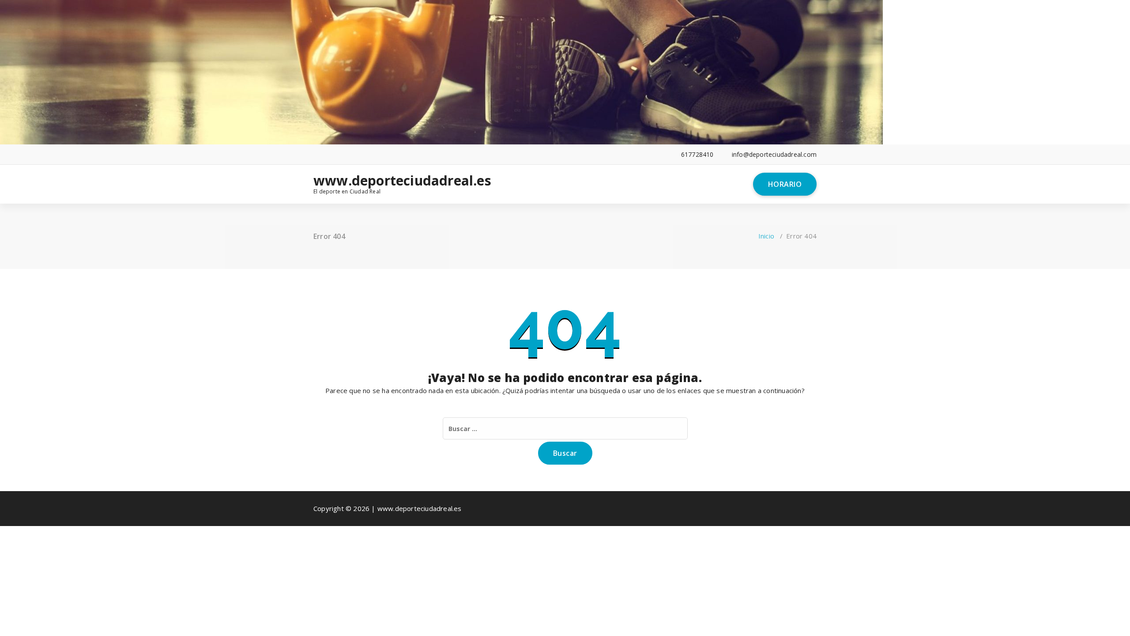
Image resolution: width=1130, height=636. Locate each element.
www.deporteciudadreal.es (371, 181)
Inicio (766, 235)
